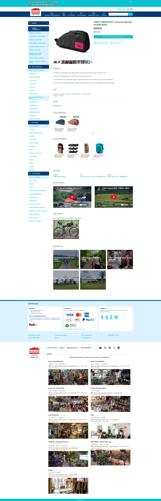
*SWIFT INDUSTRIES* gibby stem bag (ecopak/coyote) (59, 156)
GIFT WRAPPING (34, 338)
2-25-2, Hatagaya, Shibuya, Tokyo (100, 419)
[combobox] (118, 14)
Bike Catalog (62, 364)
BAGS (81, 174)
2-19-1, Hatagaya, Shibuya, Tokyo (58, 419)
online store (51, 472)
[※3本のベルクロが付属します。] (72, 40)
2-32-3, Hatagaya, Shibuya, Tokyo (58, 366)
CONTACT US (86, 338)
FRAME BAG (123, 176)
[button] (131, 2)
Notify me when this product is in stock (113, 36)
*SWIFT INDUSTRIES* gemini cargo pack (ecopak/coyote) (85, 156)
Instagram (51, 364)
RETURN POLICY (87, 335)
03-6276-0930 (114, 446)
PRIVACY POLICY (114, 335)
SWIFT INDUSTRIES (59, 176)
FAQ (57, 338)
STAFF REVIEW (86, 348)
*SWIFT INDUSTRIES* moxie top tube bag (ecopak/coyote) (72, 129)
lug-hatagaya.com (53, 417)
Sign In (128, 9)
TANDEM (52, 445)
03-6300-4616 (72, 419)
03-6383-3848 (74, 448)
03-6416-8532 (72, 392)
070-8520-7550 (115, 419)
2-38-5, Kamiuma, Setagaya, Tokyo (100, 366)
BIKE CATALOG (72, 348)
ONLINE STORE (52, 348)
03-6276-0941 (73, 474)
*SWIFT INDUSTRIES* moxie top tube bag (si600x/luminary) (59, 129)
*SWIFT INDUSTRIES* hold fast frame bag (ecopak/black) (73, 156)
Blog (56, 364)
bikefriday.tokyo (95, 444)
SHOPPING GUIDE (61, 335)
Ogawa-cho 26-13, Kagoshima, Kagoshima (102, 392)
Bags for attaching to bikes (88, 176)
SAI (58, 445)
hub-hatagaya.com (95, 417)
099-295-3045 (118, 392)
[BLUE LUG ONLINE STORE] (36, 11)
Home (30, 18)
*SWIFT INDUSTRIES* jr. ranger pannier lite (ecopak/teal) (99, 156)
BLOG (61, 348)
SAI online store (64, 445)
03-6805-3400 (115, 366)
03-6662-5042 (72, 366)
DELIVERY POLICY (35, 335)
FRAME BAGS (101, 176)
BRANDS (55, 174)
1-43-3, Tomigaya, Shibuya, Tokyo (58, 392)
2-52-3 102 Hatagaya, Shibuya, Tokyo (59, 448)
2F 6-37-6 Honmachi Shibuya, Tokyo (59, 474)
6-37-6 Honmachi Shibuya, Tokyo (100, 446)
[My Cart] (131, 9)
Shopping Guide (81, 329)
